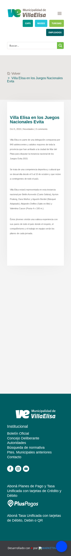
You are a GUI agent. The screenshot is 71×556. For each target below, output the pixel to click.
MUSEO (41, 23)
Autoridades (16, 443)
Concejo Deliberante (23, 438)
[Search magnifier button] (60, 45)
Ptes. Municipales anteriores (29, 452)
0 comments (42, 129)
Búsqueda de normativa (26, 448)
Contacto (14, 457)
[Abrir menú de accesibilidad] (61, 546)
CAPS (28, 23)
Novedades (28, 129)
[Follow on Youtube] (26, 469)
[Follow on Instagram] (18, 469)
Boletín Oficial (18, 433)
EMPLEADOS (55, 32)
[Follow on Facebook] (10, 469)
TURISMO (57, 23)
